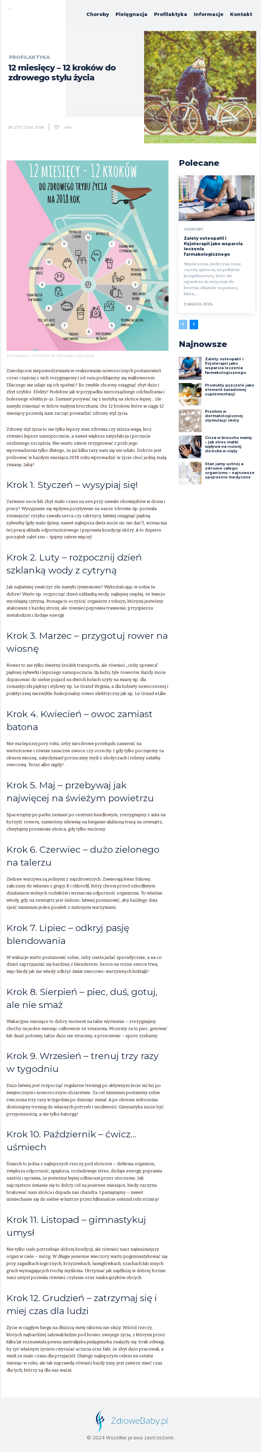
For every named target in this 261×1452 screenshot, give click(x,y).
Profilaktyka (29, 57)
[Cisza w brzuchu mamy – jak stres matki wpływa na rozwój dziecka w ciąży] (190, 447)
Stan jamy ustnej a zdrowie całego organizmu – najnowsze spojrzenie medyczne (230, 470)
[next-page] (194, 324)
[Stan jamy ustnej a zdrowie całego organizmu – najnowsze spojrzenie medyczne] (190, 473)
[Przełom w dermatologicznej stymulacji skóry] (190, 420)
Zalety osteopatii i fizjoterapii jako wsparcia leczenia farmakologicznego (225, 366)
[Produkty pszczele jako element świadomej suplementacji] (190, 394)
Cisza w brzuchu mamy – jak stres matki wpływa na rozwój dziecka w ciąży (228, 444)
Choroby (193, 229)
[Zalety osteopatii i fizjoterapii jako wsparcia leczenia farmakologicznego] (217, 198)
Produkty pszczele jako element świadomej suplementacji (229, 389)
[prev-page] (183, 324)
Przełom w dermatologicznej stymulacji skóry (224, 416)
